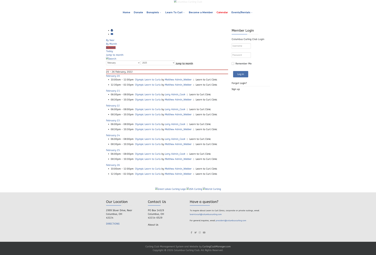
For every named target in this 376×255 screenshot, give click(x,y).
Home (126, 12)
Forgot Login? (239, 83)
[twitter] (195, 232)
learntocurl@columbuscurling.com (206, 214)
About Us (153, 224)
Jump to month (114, 55)
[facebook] (191, 232)
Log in (240, 74)
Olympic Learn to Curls (148, 79)
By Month (111, 43)
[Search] (111, 58)
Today (109, 51)
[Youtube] (204, 232)
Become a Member (201, 12)
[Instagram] (200, 232)
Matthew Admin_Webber (178, 79)
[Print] (112, 30)
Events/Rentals (240, 12)
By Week (111, 47)
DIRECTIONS (113, 223)
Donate (138, 12)
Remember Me (243, 63)
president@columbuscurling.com (231, 220)
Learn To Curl (173, 12)
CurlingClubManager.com (216, 246)
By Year (110, 40)
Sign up (236, 89)
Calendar (222, 12)
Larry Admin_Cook (175, 94)
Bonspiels (153, 12)
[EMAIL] (112, 34)
